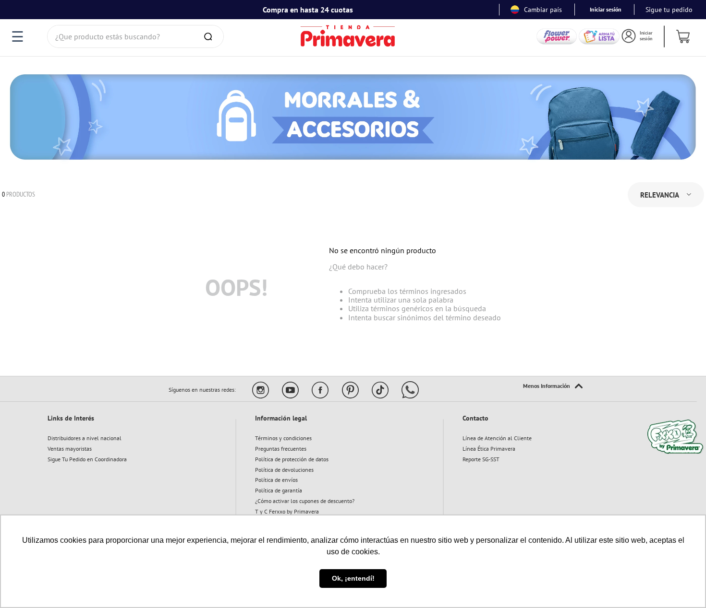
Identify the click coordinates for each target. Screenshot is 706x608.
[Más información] (552, 386)
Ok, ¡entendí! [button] (353, 578)
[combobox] (135, 36)
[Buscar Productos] (210, 36)
